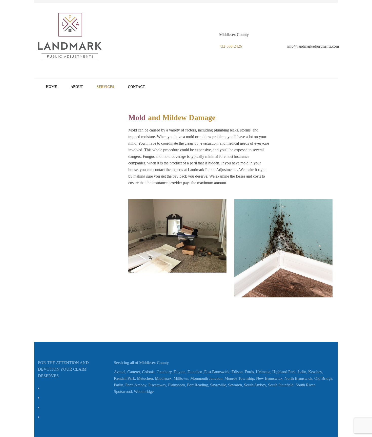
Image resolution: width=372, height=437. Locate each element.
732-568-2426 (230, 46)
